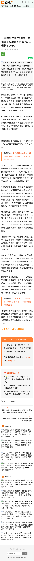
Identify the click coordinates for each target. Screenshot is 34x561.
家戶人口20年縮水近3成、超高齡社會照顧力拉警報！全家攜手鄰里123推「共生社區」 (24, 455)
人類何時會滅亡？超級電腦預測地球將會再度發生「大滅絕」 (18, 392)
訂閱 (25, 553)
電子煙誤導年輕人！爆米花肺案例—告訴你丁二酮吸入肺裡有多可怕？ (17, 156)
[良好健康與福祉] (3, 54)
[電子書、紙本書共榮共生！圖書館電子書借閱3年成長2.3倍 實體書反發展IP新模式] (7, 525)
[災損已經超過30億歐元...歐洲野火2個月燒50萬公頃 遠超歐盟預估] (7, 515)
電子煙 (6, 402)
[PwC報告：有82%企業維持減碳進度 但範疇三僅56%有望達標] (7, 536)
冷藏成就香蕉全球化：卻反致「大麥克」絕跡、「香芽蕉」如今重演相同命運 (24, 432)
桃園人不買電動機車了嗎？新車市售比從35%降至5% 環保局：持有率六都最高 (24, 493)
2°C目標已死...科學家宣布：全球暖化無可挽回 (18, 386)
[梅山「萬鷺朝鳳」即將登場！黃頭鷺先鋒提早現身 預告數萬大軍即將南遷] (7, 466)
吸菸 (13, 402)
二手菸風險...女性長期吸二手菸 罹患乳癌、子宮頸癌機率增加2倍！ (17, 301)
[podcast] (26, 2)
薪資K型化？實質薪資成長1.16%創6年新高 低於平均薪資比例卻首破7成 (24, 503)
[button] (32, 2)
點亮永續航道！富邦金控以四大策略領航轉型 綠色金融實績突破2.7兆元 (24, 442)
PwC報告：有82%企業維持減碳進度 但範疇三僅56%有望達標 (23, 535)
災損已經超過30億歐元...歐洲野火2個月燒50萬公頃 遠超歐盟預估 (23, 514)
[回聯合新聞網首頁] (2, 2)
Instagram (10, 360)
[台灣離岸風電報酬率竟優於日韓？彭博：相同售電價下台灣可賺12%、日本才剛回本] (7, 483)
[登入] (29, 2)
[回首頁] (7, 2)
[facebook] (23, 2)
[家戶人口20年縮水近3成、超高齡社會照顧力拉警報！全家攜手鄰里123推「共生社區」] (7, 456)
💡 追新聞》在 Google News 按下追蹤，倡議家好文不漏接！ (18, 379)
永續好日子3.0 (15, 6)
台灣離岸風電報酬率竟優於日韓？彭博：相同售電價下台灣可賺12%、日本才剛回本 (24, 482)
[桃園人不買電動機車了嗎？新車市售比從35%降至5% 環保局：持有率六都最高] (7, 494)
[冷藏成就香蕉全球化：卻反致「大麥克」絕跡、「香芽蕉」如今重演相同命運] (7, 433)
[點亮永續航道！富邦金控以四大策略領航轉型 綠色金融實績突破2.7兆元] (7, 443)
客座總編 (4, 6)
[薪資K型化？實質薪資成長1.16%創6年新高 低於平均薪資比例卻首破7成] (7, 504)
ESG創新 (26, 6)
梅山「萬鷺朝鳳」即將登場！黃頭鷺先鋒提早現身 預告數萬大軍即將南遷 (24, 465)
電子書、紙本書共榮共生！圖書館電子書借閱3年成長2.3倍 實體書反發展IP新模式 (24, 524)
